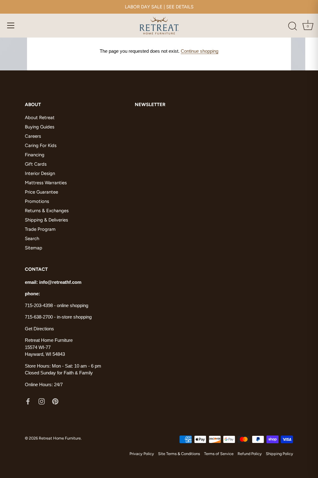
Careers (33, 136)
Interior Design (40, 173)
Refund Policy (250, 453)
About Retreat (40, 117)
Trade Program (40, 229)
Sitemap (33, 248)
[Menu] (11, 25)
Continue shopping (199, 51)
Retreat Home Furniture (60, 438)
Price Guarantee (41, 192)
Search (32, 238)
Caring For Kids (41, 145)
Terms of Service (219, 453)
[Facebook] (28, 401)
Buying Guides (39, 127)
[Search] (292, 26)
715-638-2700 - (41, 316)
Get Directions (39, 328)
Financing (34, 155)
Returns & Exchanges (47, 210)
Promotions (37, 201)
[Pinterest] (55, 401)
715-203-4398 (39, 305)
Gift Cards (36, 164)
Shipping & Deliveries (46, 220)
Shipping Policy (279, 453)
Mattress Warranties (46, 182)
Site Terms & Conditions (179, 453)
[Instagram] (42, 401)
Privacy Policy (141, 453)
